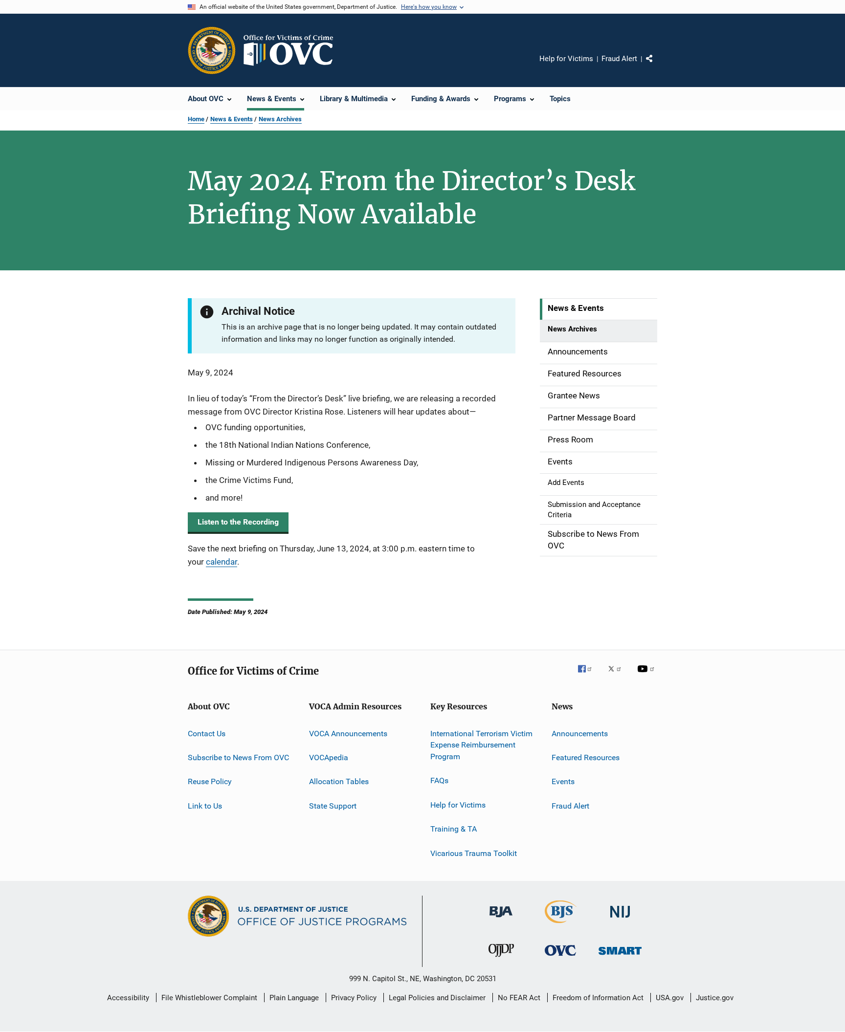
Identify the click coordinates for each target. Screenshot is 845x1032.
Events (563, 781)
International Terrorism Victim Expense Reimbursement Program (481, 744)
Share (657, 65)
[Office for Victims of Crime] (560, 957)
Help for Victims (566, 58)
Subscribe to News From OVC (238, 757)
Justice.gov (715, 997)
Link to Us (205, 805)
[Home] (292, 50)
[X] (618, 675)
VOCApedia (328, 757)
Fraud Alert (619, 58)
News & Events (231, 119)
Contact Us (206, 733)
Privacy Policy (354, 997)
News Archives (280, 119)
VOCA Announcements (348, 733)
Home (196, 119)
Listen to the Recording (238, 522)
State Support (332, 805)
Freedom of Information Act (598, 997)
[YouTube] (647, 675)
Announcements (580, 733)
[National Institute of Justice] (620, 919)
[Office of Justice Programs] (212, 50)
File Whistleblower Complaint (209, 997)
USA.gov (670, 997)
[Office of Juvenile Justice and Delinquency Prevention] (501, 958)
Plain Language (294, 997)
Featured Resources (586, 757)
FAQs (439, 780)
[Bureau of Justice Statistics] (561, 925)
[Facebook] (589, 675)
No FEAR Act (519, 997)
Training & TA (453, 829)
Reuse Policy (210, 781)
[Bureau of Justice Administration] (500, 919)
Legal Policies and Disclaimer (437, 997)
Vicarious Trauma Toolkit (473, 852)
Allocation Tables (339, 781)
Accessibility (128, 997)
